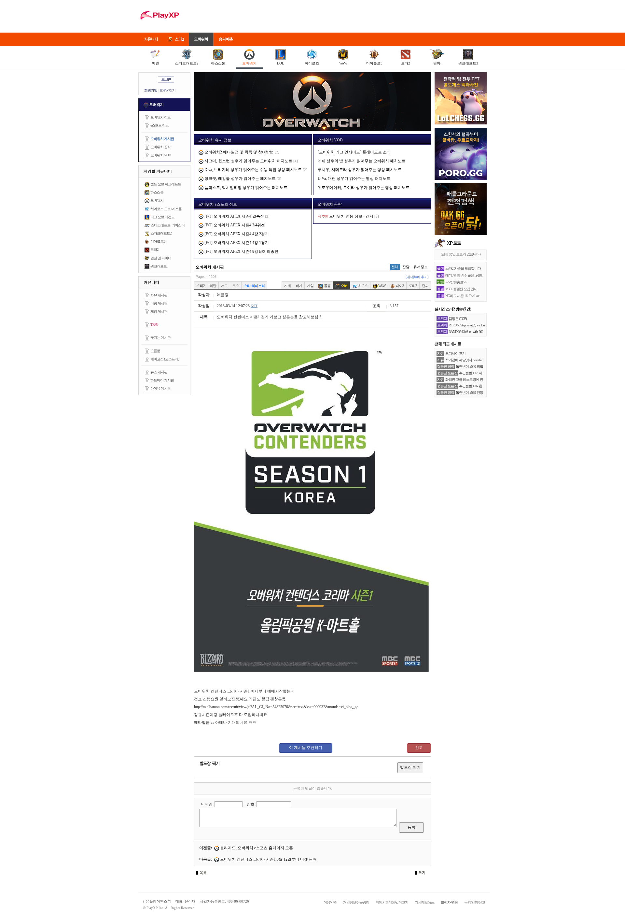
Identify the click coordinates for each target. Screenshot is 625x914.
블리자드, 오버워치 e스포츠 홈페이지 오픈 (256, 848)
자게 (287, 286)
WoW (343, 63)
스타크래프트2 (187, 63)
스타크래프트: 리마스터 (168, 225)
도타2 (405, 63)
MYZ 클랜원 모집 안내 (461, 289)
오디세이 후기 (455, 353)
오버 (343, 286)
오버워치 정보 (160, 117)
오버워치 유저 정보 (214, 140)
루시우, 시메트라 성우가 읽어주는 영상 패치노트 (360, 169)
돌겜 (326, 286)
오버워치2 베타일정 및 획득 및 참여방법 (238, 152)
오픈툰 (155, 351)
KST (254, 306)
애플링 (223, 295)
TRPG (154, 324)
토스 (235, 286)
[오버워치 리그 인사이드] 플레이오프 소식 (354, 152)
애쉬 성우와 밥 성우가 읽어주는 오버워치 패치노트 (362, 161)
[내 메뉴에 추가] (417, 277)
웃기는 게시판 (160, 337)
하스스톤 (218, 63)
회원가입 (150, 90)
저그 (224, 286)
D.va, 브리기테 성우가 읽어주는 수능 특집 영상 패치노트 (252, 169)
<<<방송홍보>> (455, 282)
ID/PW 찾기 (167, 90)
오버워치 (249, 63)
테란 (213, 286)
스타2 (201, 286)
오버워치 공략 (160, 147)
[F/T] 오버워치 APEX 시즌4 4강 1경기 (236, 242)
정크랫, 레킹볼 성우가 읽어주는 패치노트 (239, 178)
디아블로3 (374, 63)
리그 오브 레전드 (162, 217)
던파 (436, 63)
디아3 (399, 286)
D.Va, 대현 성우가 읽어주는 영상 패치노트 (354, 178)
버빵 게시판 (158, 303)
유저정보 (420, 267)
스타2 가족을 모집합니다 (463, 268)
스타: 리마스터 (254, 286)
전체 (394, 267)
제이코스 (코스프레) (164, 359)
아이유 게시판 (160, 388)
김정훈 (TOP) (458, 319)
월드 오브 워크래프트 (165, 184)
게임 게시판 (158, 311)
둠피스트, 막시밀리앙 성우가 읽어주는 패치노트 (245, 187)
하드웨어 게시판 (162, 380)
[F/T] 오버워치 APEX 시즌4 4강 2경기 (236, 234)
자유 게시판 (158, 295)
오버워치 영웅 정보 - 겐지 (351, 216)
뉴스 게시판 (158, 372)
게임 (310, 286)
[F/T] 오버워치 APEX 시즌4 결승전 (233, 216)
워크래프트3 (468, 63)
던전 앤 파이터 (160, 258)
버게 (299, 286)
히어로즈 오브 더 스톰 (166, 209)
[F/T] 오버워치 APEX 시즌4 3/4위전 (234, 225)
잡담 (406, 267)
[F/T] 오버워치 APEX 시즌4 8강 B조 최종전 (240, 251)
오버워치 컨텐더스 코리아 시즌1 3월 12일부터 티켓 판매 (268, 859)
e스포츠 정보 (159, 125)
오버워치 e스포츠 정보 (217, 204)
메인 (155, 63)
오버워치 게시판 (162, 139)
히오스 (362, 286)
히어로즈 (312, 63)
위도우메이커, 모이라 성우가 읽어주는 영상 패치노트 (364, 187)
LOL (280, 63)
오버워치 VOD (160, 155)
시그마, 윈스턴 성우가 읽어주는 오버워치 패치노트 (247, 161)
